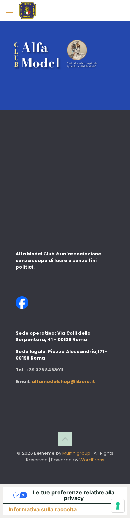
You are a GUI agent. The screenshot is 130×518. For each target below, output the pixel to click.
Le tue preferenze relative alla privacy (73, 495)
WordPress (91, 459)
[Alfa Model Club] (27, 10)
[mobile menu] (9, 10)
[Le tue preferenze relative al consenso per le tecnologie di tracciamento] (117, 505)
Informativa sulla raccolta (43, 509)
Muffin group (76, 453)
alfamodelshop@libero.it (63, 381)
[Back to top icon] (65, 439)
